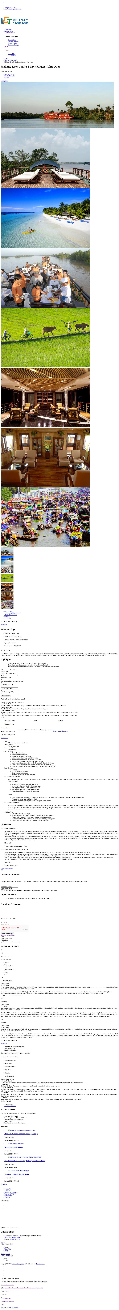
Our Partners (8, 1195)
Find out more (40, 1264)
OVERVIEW (8, 611)
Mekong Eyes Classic (10, 60)
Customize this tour (10, 1106)
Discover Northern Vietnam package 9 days (21, 1134)
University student (6, 681)
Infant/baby (4, 692)
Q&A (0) (7, 616)
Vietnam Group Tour (18, 1264)
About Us (7, 1190)
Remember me (7, 1298)
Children (3, 684)
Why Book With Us (10, 1194)
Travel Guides (12, 55)
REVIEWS (7, 618)
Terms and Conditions (10, 1192)
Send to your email (6, 888)
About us (7, 1197)
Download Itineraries (7, 868)
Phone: (12, 1237)
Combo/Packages (9, 33)
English (3, 1242)
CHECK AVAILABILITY (12, 613)
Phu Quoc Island (9, 74)
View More (4, 1184)
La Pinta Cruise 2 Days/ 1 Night (16, 1174)
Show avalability (5, 695)
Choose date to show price (60, 731)
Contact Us (7, 1189)
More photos (4, 81)
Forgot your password (7, 1301)
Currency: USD (5, 1254)
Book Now (4, 624)
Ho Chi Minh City (9, 76)
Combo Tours (12, 40)
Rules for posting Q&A (8, 935)
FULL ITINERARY (10, 615)
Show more (4, 738)
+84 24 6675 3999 (9, 7)
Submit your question (7, 933)
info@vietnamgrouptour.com (12, 9)
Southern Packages (13, 45)
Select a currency (6, 1255)
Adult (2, 677)
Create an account (12, 1307)
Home (6, 58)
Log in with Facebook (7, 1285)
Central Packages (13, 43)
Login (2, 1304)
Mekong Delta (8, 31)
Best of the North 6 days (13, 1147)
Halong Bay (8, 29)
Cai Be (6, 77)
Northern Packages (13, 41)
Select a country (5, 1244)
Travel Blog (11, 54)
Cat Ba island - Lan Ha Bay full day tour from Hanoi (24, 1161)
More (6, 46)
